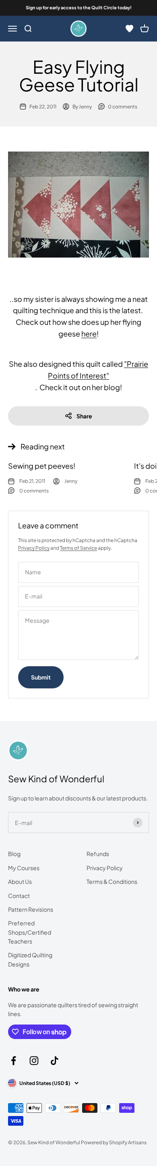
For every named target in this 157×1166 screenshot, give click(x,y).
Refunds (98, 853)
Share (84, 416)
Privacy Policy (34, 548)
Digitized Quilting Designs (30, 959)
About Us (20, 881)
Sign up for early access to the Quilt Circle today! (79, 7)
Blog (14, 853)
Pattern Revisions (30, 909)
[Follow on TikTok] (54, 1060)
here (89, 333)
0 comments (122, 107)
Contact (19, 895)
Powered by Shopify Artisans (114, 1142)
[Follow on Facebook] (13, 1060)
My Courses (23, 867)
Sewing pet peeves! (41, 465)
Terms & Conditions (112, 881)
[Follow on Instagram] (34, 1060)
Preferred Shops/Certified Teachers (29, 932)
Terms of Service (78, 548)
